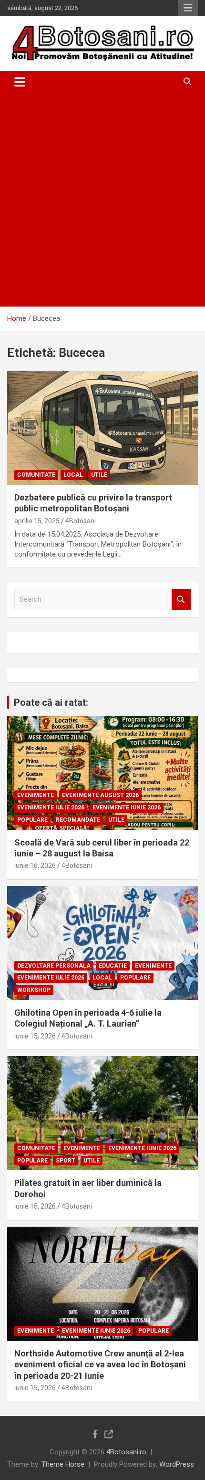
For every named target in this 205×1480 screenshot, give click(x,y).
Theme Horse (62, 1464)
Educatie (113, 965)
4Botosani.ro (126, 1452)
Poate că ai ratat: (51, 702)
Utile (99, 474)
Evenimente (35, 795)
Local (73, 474)
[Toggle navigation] (19, 82)
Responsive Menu (188, 8)
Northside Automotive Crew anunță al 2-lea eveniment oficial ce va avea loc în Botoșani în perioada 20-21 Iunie (100, 1364)
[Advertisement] (102, 199)
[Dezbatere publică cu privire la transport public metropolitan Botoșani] (102, 427)
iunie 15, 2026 (35, 1036)
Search (181, 599)
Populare (32, 820)
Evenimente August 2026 (100, 795)
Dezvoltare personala (54, 965)
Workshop (34, 990)
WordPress (176, 1464)
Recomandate (78, 820)
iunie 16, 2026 (35, 865)
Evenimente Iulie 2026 (50, 807)
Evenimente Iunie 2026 (126, 807)
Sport (65, 1160)
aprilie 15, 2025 (37, 521)
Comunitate (36, 474)
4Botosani (80, 521)
